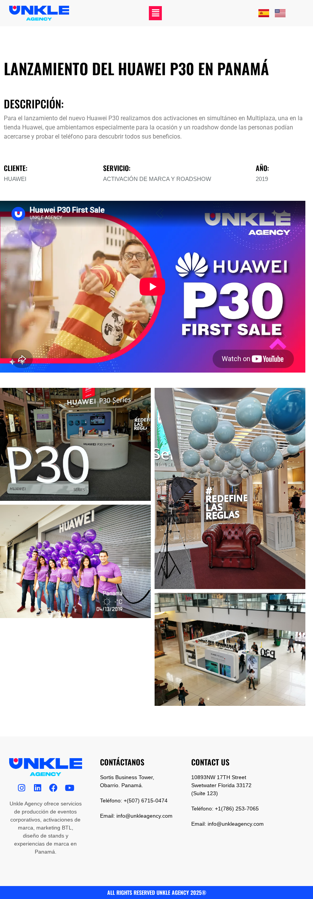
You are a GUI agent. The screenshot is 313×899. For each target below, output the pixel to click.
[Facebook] (53, 788)
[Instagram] (21, 788)
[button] (155, 13)
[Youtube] (69, 788)
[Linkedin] (37, 788)
